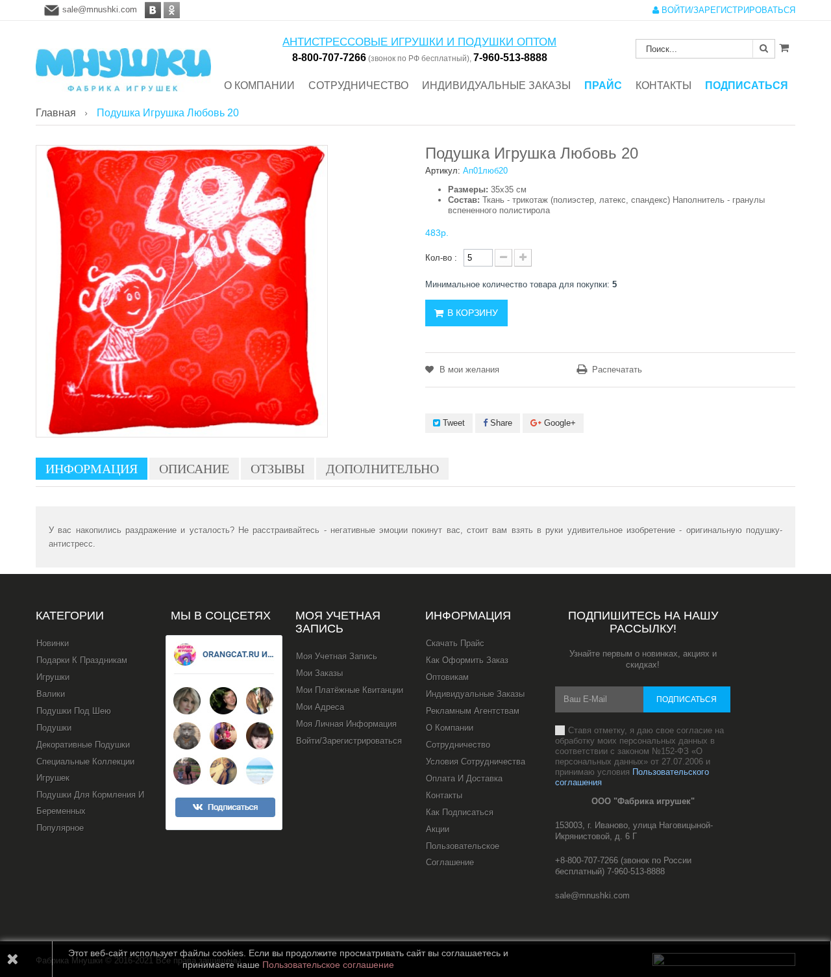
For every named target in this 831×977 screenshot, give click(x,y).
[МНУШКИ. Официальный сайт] (123, 63)
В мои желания (468, 369)
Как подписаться (459, 812)
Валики (50, 694)
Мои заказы (319, 673)
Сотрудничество (458, 744)
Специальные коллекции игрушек (85, 770)
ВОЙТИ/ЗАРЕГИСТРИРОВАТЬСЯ (727, 10)
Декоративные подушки (83, 744)
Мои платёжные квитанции (349, 690)
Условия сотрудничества (475, 761)
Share (500, 423)
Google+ (558, 423)
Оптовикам (447, 677)
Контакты (444, 795)
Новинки (52, 643)
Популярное (60, 828)
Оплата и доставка (464, 778)
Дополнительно (382, 469)
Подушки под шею (73, 711)
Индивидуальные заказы (475, 694)
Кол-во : (441, 258)
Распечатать (617, 369)
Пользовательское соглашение (462, 854)
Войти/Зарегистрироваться (349, 741)
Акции (437, 829)
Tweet (452, 423)
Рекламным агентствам (472, 711)
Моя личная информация (346, 724)
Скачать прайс (455, 643)
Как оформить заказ (467, 660)
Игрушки (52, 677)
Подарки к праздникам (81, 660)
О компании (449, 728)
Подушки (53, 728)
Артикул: (442, 171)
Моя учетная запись (337, 622)
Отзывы (277, 469)
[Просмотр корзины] (784, 47)
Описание (194, 469)
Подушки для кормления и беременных (90, 803)
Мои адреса (320, 707)
